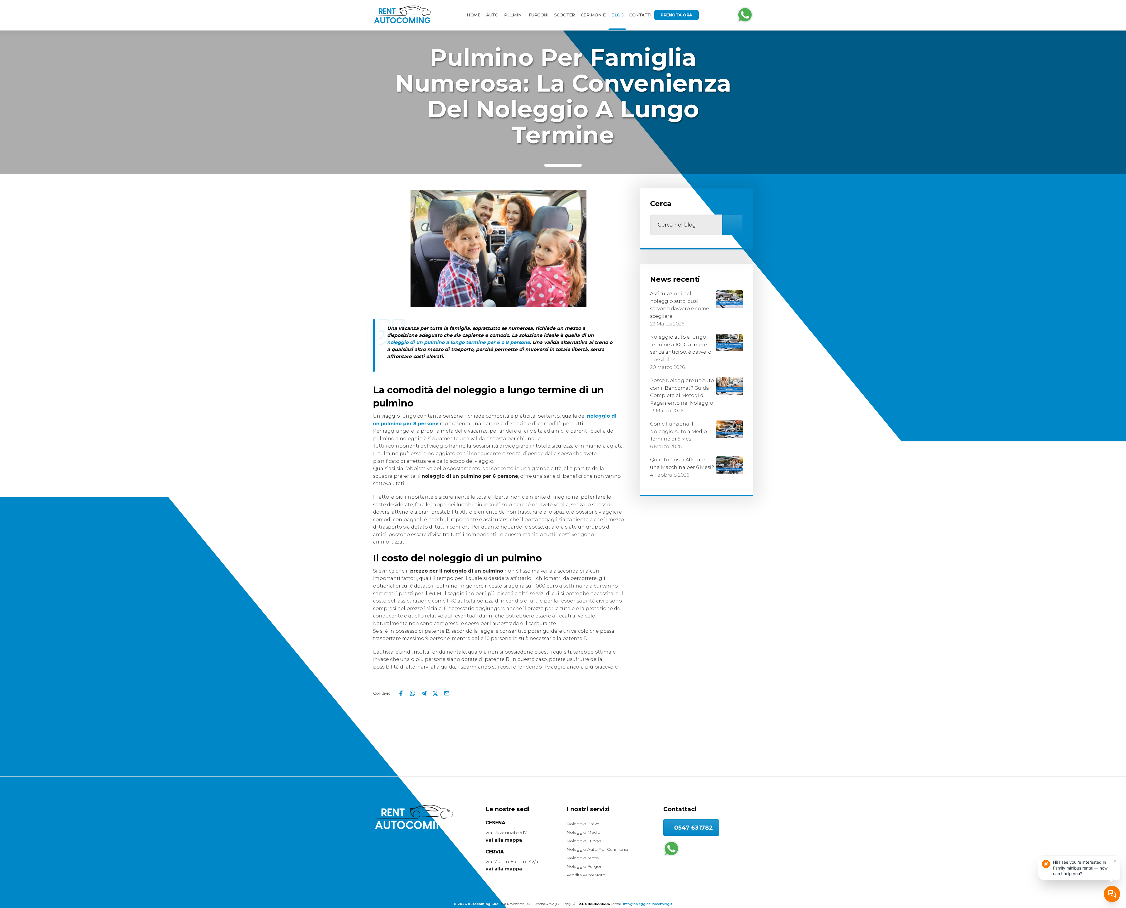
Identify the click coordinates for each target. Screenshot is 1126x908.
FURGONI (539, 15)
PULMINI (513, 15)
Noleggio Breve (583, 823)
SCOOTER (564, 15)
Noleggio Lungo (584, 840)
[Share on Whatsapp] (413, 693)
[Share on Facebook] (401, 693)
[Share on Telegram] (424, 693)
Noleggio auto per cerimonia (597, 849)
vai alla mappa (504, 840)
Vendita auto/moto (586, 874)
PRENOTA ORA (676, 15)
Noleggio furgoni (585, 866)
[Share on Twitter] (436, 693)
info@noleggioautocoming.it (647, 904)
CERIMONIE (593, 15)
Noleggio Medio (584, 832)
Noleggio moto (583, 857)
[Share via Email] (447, 693)
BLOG (617, 15)
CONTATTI (640, 15)
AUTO (492, 15)
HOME (473, 15)
